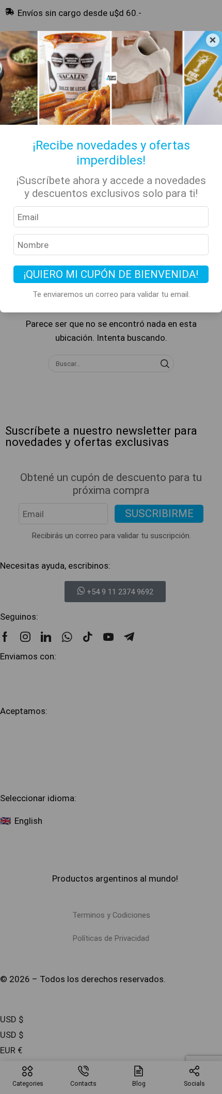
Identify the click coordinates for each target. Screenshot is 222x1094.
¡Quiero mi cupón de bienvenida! (111, 274)
